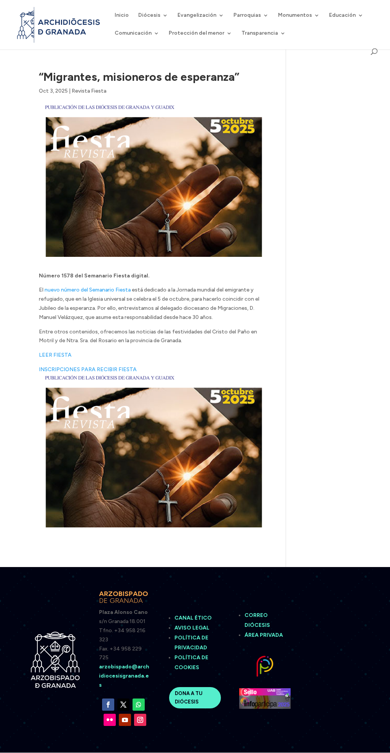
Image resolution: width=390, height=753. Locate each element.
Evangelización (196, 15)
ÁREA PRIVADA (264, 635)
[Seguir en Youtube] (125, 720)
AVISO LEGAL (192, 628)
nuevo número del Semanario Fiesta (88, 290)
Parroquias (247, 15)
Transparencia (259, 33)
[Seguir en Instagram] (140, 720)
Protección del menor (196, 33)
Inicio (122, 15)
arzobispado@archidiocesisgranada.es (124, 675)
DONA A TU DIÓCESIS (189, 698)
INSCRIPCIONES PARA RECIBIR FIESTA (88, 369)
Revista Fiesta (89, 91)
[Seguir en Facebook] (108, 705)
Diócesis (149, 15)
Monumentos (295, 15)
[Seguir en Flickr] (110, 720)
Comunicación (133, 33)
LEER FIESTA (55, 355)
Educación (342, 15)
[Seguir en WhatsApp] (139, 705)
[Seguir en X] (123, 705)
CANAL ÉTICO (193, 618)
